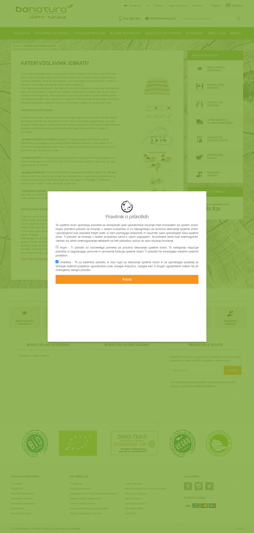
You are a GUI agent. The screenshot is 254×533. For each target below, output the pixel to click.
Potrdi (127, 279)
